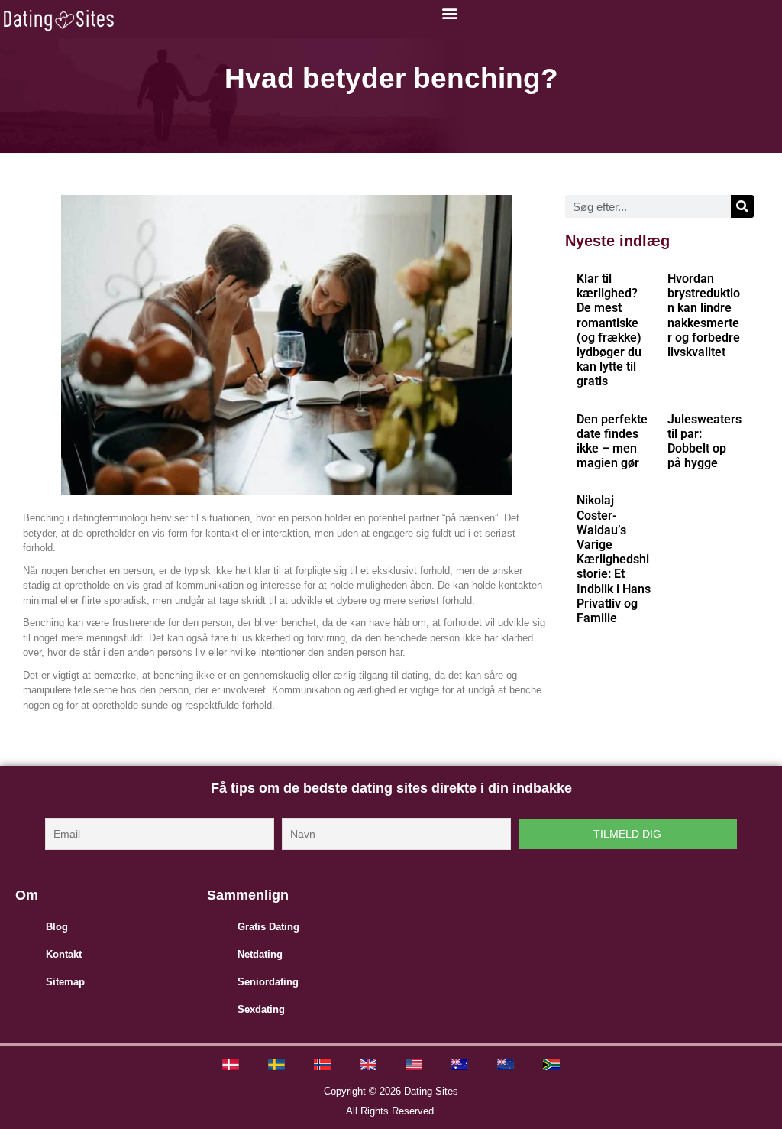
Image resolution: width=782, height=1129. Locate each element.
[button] (449, 12)
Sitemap (65, 982)
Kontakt (64, 954)
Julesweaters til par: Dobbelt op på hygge (704, 441)
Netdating (260, 954)
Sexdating (261, 1009)
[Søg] (742, 206)
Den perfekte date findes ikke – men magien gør (612, 441)
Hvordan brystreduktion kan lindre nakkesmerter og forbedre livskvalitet (703, 315)
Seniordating (268, 982)
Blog (57, 927)
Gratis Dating (268, 927)
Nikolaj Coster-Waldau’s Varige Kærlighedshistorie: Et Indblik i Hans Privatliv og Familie (614, 559)
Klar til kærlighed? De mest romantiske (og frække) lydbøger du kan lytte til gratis (609, 329)
